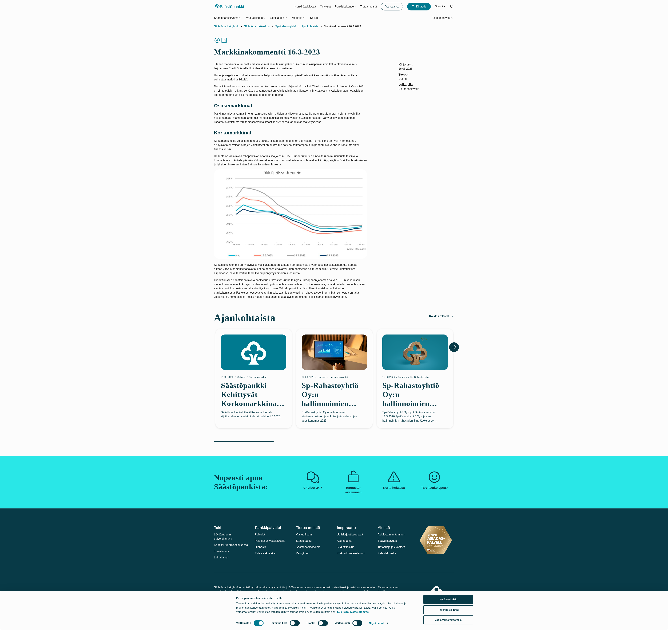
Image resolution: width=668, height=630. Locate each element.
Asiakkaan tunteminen (391, 534)
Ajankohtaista (309, 26)
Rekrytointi (302, 553)
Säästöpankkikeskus (257, 26)
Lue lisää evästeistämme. (353, 611)
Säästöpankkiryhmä (226, 26)
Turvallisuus (221, 551)
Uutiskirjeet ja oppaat (350, 534)
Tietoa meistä (368, 6)
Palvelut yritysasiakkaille (270, 540)
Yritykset (325, 6)
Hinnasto (260, 547)
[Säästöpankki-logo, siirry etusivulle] (230, 6)
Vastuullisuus (304, 534)
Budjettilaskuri (345, 547)
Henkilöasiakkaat (305, 6)
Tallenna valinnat (448, 609)
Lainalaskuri (221, 557)
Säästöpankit (304, 540)
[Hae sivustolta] (452, 6)
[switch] (295, 623)
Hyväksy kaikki (448, 599)
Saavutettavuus (387, 540)
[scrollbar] (334, 441)
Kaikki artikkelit (439, 316)
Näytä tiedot (376, 623)
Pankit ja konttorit (345, 6)
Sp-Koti (314, 17)
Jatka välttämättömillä (448, 619)
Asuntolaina (344, 540)
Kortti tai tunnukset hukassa (231, 544)
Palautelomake (387, 553)
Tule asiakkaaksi (265, 553)
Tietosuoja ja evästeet (391, 547)
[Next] (454, 347)
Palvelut (260, 534)
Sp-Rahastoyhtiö (285, 26)
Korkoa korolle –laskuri (351, 553)
